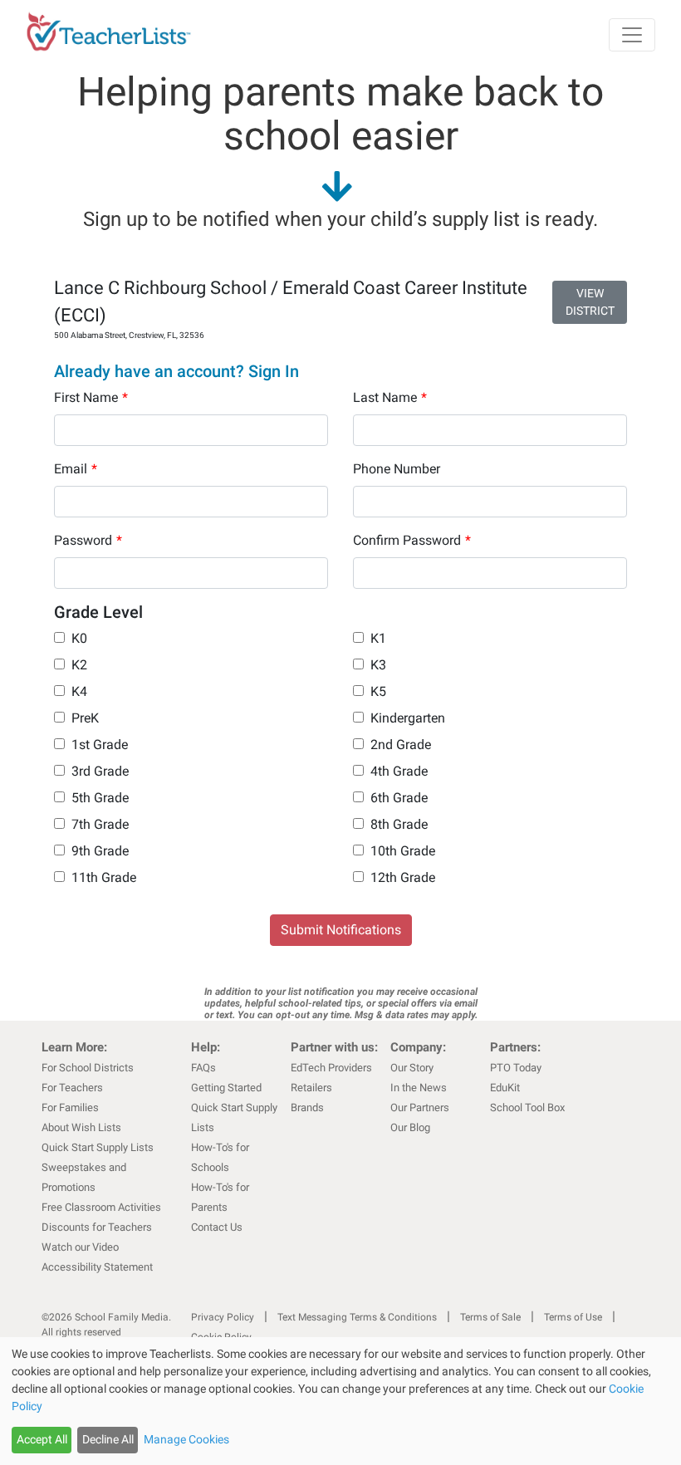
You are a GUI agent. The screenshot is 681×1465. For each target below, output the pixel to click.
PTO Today (515, 1067)
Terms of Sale (490, 1317)
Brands (307, 1107)
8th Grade (399, 824)
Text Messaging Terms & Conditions (357, 1317)
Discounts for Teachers (97, 1227)
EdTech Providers (331, 1067)
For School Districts (88, 1067)
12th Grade (402, 877)
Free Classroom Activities (101, 1207)
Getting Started (226, 1087)
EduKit (505, 1087)
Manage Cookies (186, 1439)
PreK (85, 718)
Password (88, 540)
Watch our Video (80, 1247)
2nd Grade (400, 744)
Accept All (42, 1439)
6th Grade (399, 798)
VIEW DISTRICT (590, 302)
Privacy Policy (222, 1317)
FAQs (203, 1067)
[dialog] (340, 1401)
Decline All (108, 1439)
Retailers (311, 1087)
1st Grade (99, 744)
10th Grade (402, 851)
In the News (418, 1087)
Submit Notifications (341, 930)
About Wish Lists (81, 1127)
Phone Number (396, 469)
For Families (70, 1107)
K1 (378, 638)
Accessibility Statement (97, 1267)
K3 (378, 665)
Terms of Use (573, 1317)
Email (75, 469)
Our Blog (410, 1127)
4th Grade (399, 771)
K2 (79, 665)
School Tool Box (527, 1107)
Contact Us (217, 1227)
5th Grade (100, 798)
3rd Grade (100, 771)
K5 (378, 691)
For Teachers (72, 1087)
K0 (79, 638)
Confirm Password (412, 540)
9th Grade (100, 851)
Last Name (390, 397)
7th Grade (100, 824)
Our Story (412, 1067)
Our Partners (419, 1107)
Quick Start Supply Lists (98, 1147)
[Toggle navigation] (632, 34)
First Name (91, 397)
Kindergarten (407, 718)
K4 (79, 691)
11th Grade (103, 877)
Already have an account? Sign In (176, 371)
